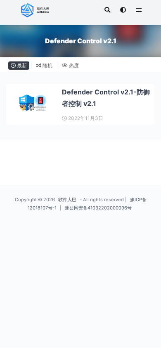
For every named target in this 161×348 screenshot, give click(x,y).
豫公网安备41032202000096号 (98, 208)
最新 (21, 65)
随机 (46, 65)
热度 (73, 65)
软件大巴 (67, 199)
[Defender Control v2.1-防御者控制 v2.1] (33, 103)
